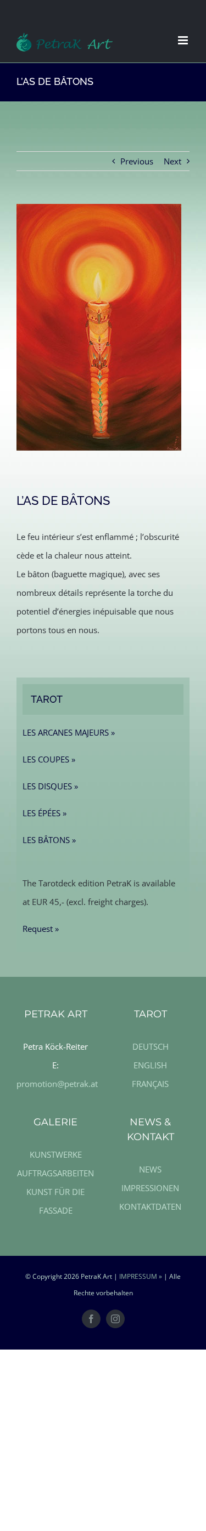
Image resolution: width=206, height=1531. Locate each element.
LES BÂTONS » (49, 839)
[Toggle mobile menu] (184, 40)
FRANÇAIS (150, 1083)
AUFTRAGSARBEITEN (55, 1173)
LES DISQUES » (50, 786)
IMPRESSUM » (140, 1276)
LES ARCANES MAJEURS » (69, 732)
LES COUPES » (49, 759)
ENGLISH (150, 1065)
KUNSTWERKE (56, 1154)
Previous (136, 161)
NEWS (150, 1169)
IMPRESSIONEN (150, 1187)
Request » (41, 928)
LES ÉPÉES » (44, 812)
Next (172, 161)
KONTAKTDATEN (150, 1206)
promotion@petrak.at (57, 1083)
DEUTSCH (150, 1046)
